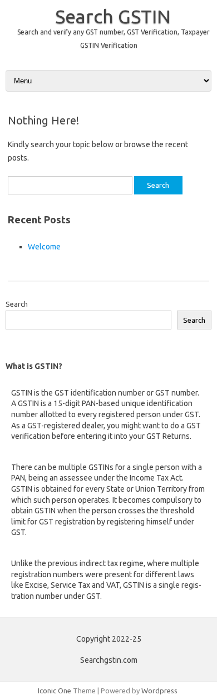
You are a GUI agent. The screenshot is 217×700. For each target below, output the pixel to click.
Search (17, 304)
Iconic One (54, 690)
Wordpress (159, 690)
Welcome (44, 246)
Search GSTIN (113, 16)
